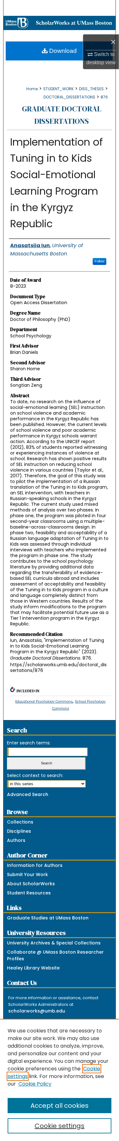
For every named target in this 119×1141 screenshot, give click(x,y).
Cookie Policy (34, 1084)
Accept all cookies (59, 1105)
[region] (59, 1080)
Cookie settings (59, 1125)
